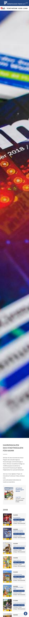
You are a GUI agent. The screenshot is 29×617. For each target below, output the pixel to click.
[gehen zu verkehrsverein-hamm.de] (15, 5)
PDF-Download (19, 500)
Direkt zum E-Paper (19, 519)
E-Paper (17, 501)
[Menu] (26, 3)
